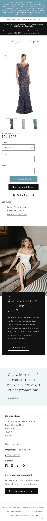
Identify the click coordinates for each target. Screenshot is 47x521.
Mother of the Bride (17, 214)
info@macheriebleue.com (18, 450)
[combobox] (40, 41)
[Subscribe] (39, 398)
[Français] (41, 518)
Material (5, 154)
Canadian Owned (15, 211)
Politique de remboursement (34, 507)
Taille (4, 165)
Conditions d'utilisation (15, 511)
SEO (37, 515)
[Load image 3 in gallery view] (35, 124)
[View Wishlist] (30, 42)
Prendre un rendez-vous (21, 491)
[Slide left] (3, 124)
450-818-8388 (12, 455)
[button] (3, 42)
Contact (9, 461)
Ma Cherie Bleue (15, 507)
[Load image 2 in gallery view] (23, 124)
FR (38, 41)
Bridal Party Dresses (17, 207)
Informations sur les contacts (22, 515)
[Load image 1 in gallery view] (11, 124)
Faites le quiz (18, 347)
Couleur (5, 142)
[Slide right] (44, 124)
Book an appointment (23, 187)
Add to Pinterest (25, 195)
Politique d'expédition (35, 511)
